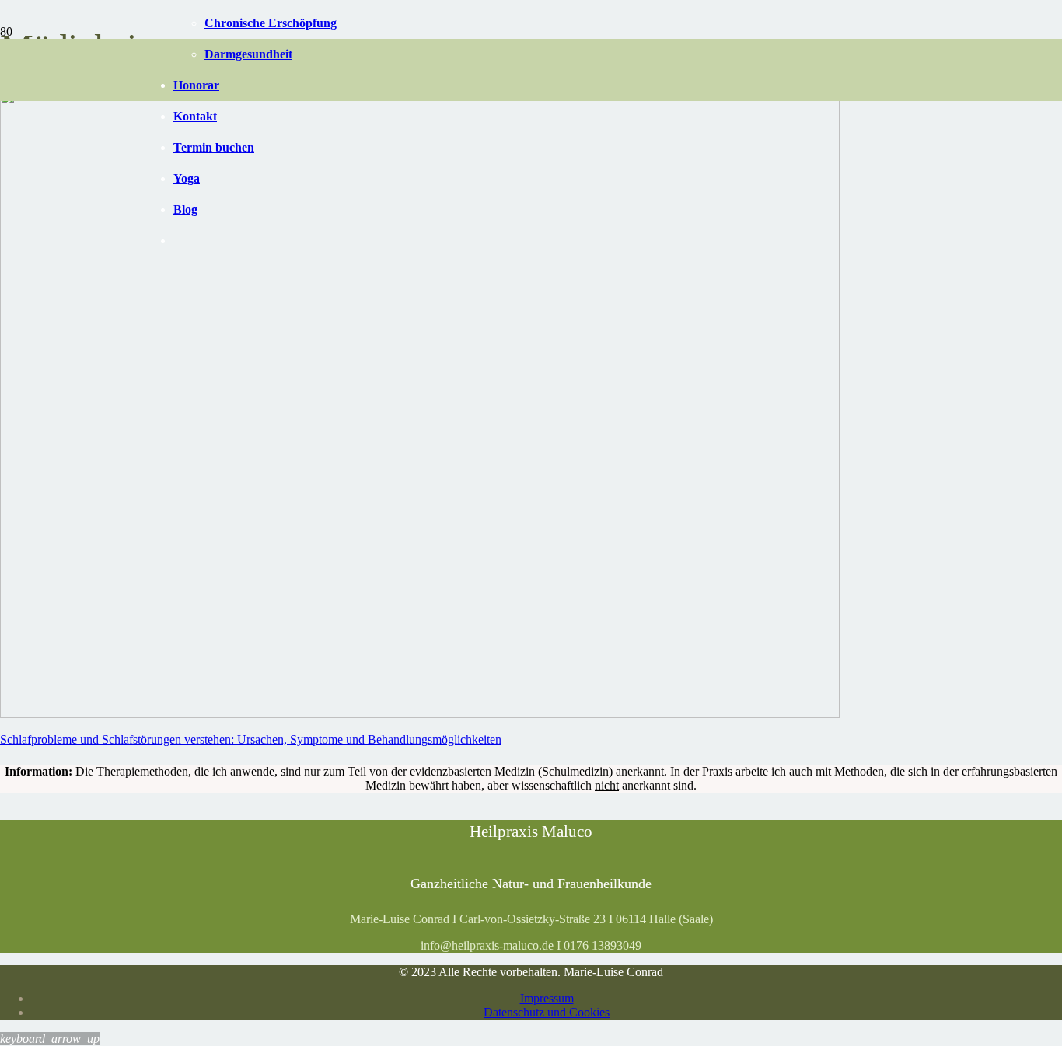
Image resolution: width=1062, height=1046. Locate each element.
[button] (50, 1038)
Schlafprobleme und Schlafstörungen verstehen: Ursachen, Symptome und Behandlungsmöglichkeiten (250, 739)
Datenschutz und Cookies (547, 1012)
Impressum (547, 998)
